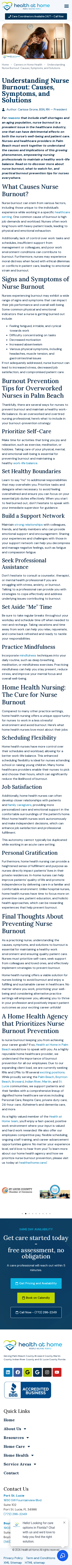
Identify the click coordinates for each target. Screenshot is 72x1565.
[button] (66, 6)
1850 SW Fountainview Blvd (22, 1500)
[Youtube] (57, 1372)
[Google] (27, 1372)
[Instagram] (47, 1372)
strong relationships (29, 525)
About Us (12, 1428)
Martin (46, 1082)
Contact (11, 1472)
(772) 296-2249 (15, 1514)
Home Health (16, 1455)
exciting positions (52, 1072)
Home (5, 64)
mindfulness (28, 655)
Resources (14, 1437)
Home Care (14, 1446)
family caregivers (19, 805)
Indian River (33, 1082)
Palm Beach (46, 1077)
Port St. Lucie (14, 1496)
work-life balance (25, 463)
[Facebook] (17, 1372)
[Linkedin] (8, 1372)
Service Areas (17, 1464)
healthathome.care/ (33, 1163)
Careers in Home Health (28, 64)
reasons (14, 118)
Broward (18, 1082)
